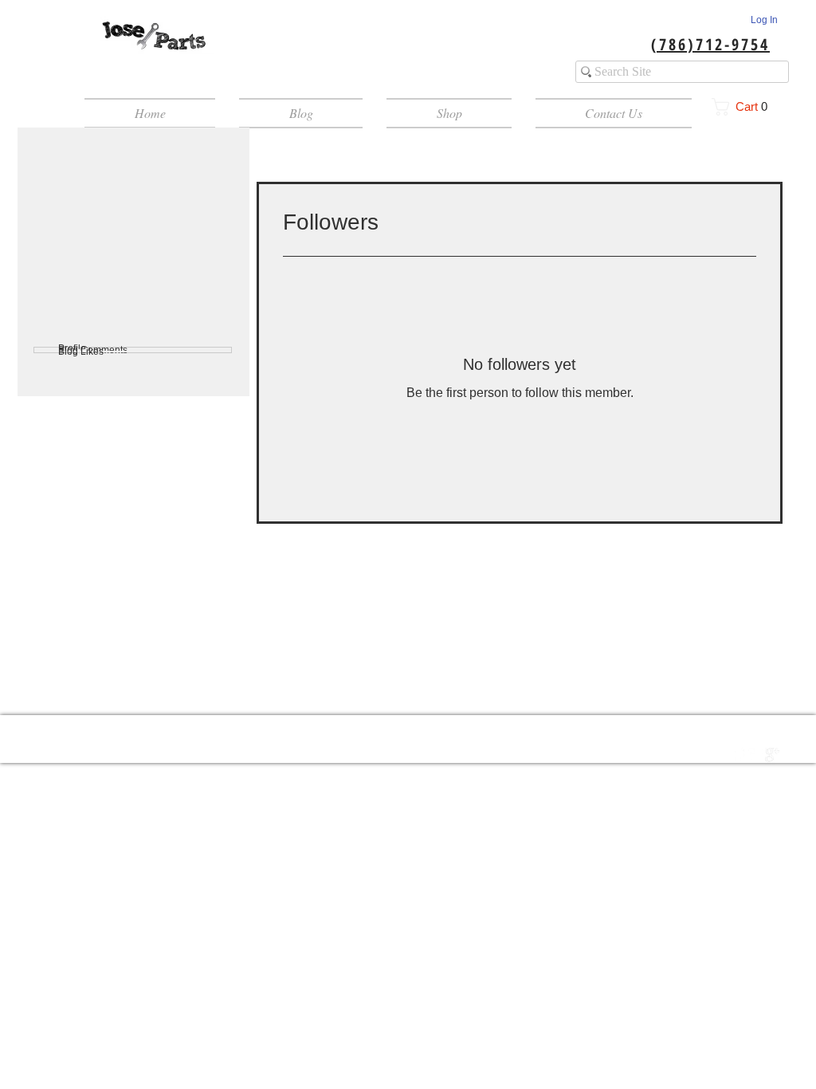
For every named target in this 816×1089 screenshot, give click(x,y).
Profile (72, 348)
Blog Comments (93, 350)
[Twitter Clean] (755, 755)
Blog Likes (81, 351)
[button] (745, 107)
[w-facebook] (739, 755)
